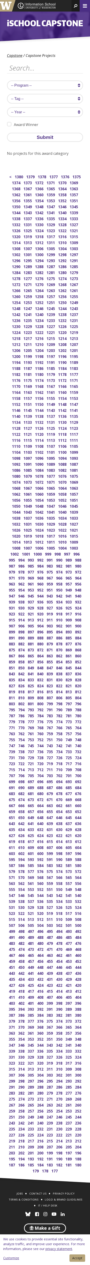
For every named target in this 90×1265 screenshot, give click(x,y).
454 (59, 961)
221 (69, 1134)
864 (41, 655)
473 (31, 949)
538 (22, 901)
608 (41, 847)
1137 (51, 416)
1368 (16, 188)
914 (22, 619)
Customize (11, 1258)
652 (78, 811)
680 (41, 793)
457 (31, 961)
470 (59, 949)
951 (50, 589)
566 (59, 877)
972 (78, 571)
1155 (51, 398)
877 (69, 643)
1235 (28, 320)
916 (78, 613)
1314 (16, 242)
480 (41, 943)
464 (41, 955)
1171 (74, 380)
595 (12, 859)
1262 (62, 290)
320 (41, 1063)
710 (59, 769)
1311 (51, 242)
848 (41, 667)
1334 (62, 218)
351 (50, 1039)
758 (59, 733)
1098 (16, 458)
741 (69, 745)
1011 (51, 542)
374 (59, 1021)
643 (12, 823)
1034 (62, 518)
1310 (62, 242)
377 (31, 1021)
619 (12, 841)
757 (69, 733)
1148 (62, 404)
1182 (16, 374)
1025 (28, 530)
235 (12, 1128)
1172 (62, 380)
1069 (74, 482)
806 (59, 697)
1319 (28, 236)
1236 (16, 320)
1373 (28, 182)
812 (78, 691)
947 (12, 595)
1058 (62, 494)
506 (22, 925)
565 (69, 877)
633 (31, 829)
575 (50, 871)
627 (12, 835)
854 (59, 661)
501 (69, 925)
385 (31, 1015)
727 (50, 757)
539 (12, 901)
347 (12, 1045)
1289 (28, 266)
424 (41, 985)
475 (12, 949)
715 (12, 769)
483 (12, 943)
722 (22, 763)
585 (31, 865)
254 (59, 1110)
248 (41, 1116)
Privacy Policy (64, 1193)
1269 (51, 284)
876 (78, 643)
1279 (74, 272)
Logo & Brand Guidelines (63, 1199)
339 (12, 1051)
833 (31, 679)
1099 (74, 452)
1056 (16, 500)
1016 (62, 536)
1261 (74, 290)
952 (41, 589)
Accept (77, 1258)
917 (69, 613)
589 (69, 859)
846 (59, 667)
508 (78, 919)
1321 (74, 230)
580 (78, 865)
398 (59, 1003)
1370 (62, 182)
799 (50, 703)
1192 (39, 362)
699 (12, 781)
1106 (62, 446)
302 (59, 1075)
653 (69, 811)
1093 (74, 458)
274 (22, 1098)
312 (41, 1069)
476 (78, 943)
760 (41, 733)
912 (41, 619)
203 (12, 1152)
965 (69, 577)
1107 (51, 446)
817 (31, 691)
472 (41, 949)
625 (31, 835)
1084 (39, 470)
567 (50, 877)
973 (69, 571)
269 (69, 1098)
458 (22, 961)
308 (78, 1069)
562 (22, 883)
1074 (16, 482)
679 (50, 793)
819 (12, 691)
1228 (39, 326)
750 (59, 739)
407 (50, 997)
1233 (51, 320)
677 (69, 793)
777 (31, 721)
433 (31, 979)
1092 (16, 464)
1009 (74, 542)
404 (78, 997)
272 (41, 1098)
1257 (51, 296)
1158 (16, 398)
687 (50, 787)
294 (59, 1081)
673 (31, 799)
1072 (39, 482)
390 (59, 1009)
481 (31, 943)
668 (78, 799)
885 (69, 637)
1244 (62, 308)
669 (69, 799)
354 (22, 1039)
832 (41, 679)
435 (12, 979)
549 (69, 889)
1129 (74, 422)
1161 (51, 392)
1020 (16, 536)
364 (78, 1027)
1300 (39, 254)
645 (69, 817)
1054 (39, 500)
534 (59, 901)
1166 (62, 386)
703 (50, 775)
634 (22, 829)
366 (59, 1027)
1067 (28, 488)
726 (59, 757)
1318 (39, 236)
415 (50, 991)
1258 (39, 296)
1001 (26, 554)
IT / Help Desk (47, 1205)
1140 (16, 416)
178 (45, 1170)
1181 (28, 374)
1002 (15, 554)
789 (69, 709)
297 (31, 1081)
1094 (62, 458)
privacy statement (58, 1249)
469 (69, 949)
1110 (16, 446)
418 (22, 991)
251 (12, 1116)
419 (12, 991)
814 (59, 691)
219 (12, 1140)
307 (12, 1075)
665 (31, 805)
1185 (51, 368)
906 (22, 625)
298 (22, 1081)
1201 (74, 350)
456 (41, 961)
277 (69, 1092)
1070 (62, 482)
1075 (74, 476)
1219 (74, 332)
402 (22, 1003)
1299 (51, 254)
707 (12, 775)
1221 (51, 332)
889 (31, 637)
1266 (16, 290)
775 (50, 721)
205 (69, 1146)
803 (12, 703)
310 (59, 1069)
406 (59, 997)
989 (69, 559)
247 (50, 1116)
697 (31, 781)
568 (41, 877)
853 (69, 661)
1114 (39, 440)
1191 (51, 362)
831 (50, 679)
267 (12, 1104)
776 (41, 721)
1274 (62, 278)
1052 (62, 500)
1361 (28, 194)
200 (41, 1152)
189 (69, 1158)
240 (41, 1122)
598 (59, 853)
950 (59, 589)
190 (59, 1158)
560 (41, 883)
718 (59, 763)
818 (22, 691)
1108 (39, 446)
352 (41, 1039)
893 (69, 631)
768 (41, 727)
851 (12, 667)
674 (22, 799)
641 (31, 823)
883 (12, 643)
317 (69, 1063)
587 (12, 865)
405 (69, 997)
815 (50, 691)
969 (31, 577)
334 (59, 1051)
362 (22, 1033)
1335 (51, 218)
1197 (51, 356)
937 (31, 601)
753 (31, 739)
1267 (74, 284)
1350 (16, 206)
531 (12, 907)
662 (59, 805)
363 (12, 1033)
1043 (28, 512)
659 (12, 811)
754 (22, 739)
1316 (62, 236)
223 (50, 1134)
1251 (51, 302)
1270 (39, 284)
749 (69, 739)
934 (59, 601)
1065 (51, 488)
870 (59, 649)
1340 (62, 212)
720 (41, 763)
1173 (51, 380)
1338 (16, 218)
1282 (39, 272)
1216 (39, 338)
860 (78, 655)
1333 (74, 218)
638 (59, 823)
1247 (28, 308)
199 (50, 1152)
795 (12, 709)
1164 (16, 392)
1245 (51, 308)
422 (59, 985)
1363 (74, 188)
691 (12, 787)
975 (50, 571)
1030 (39, 524)
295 (50, 1081)
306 (22, 1075)
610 (22, 847)
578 (22, 871)
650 (22, 817)
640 (41, 823)
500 (78, 925)
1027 (74, 524)
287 (50, 1086)
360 (41, 1033)
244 (78, 1116)
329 (31, 1057)
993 (31, 559)
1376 (65, 176)
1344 (16, 212)
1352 (62, 200)
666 (22, 805)
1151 (28, 404)
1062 (16, 494)
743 (50, 745)
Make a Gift (46, 1228)
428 (78, 979)
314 (22, 1069)
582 (59, 865)
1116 (16, 440)
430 (59, 979)
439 (50, 973)
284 (78, 1086)
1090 (39, 464)
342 (59, 1045)
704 (41, 775)
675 (12, 799)
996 (77, 554)
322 (22, 1063)
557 (69, 883)
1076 (62, 476)
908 (78, 619)
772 (78, 721)
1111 (74, 440)
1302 (16, 254)
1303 (74, 248)
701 (69, 775)
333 (69, 1051)
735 (50, 751)
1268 (62, 284)
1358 (62, 194)
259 (12, 1110)
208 (41, 1146)
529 (31, 907)
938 (22, 601)
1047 (51, 506)
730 (22, 757)
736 (41, 751)
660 (78, 805)
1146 (16, 410)
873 (31, 649)
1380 (19, 176)
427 (12, 985)
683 (12, 793)
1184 (62, 368)
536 (41, 901)
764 (78, 727)
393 (31, 1009)
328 (41, 1057)
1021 (74, 530)
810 (22, 697)
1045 (74, 506)
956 (78, 583)
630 (59, 829)
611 (12, 847)
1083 (51, 470)
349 (69, 1039)
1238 (62, 314)
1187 (28, 368)
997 (67, 554)
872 (41, 649)
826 (22, 685)
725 (69, 757)
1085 (28, 470)
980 (78, 565)
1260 (16, 296)
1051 (74, 500)
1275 (51, 278)
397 (69, 1003)
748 (78, 739)
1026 (16, 530)
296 (41, 1081)
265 (31, 1104)
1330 (39, 224)
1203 (51, 350)
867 (12, 655)
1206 (16, 350)
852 (78, 661)
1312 (39, 242)
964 (78, 577)
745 (31, 745)
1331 (28, 224)
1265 (28, 290)
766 (59, 727)
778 (22, 721)
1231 (74, 320)
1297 (74, 254)
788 (78, 709)
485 (69, 937)
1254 (16, 302)
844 (78, 667)
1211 (28, 344)
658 (22, 811)
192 (41, 1158)
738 (22, 751)
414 (59, 991)
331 (12, 1057)
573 (69, 871)
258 (22, 1110)
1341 (51, 212)
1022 (62, 530)
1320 (16, 236)
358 (59, 1033)
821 (69, 685)
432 (41, 979)
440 (41, 973)
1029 (51, 524)
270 (59, 1098)
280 (41, 1092)
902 (59, 625)
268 (78, 1098)
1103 (28, 452)
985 (31, 565)
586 (22, 865)
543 (50, 895)
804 (78, 697)
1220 (62, 332)
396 (78, 1003)
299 (12, 1081)
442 (22, 973)
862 (59, 655)
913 (31, 619)
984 (41, 565)
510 (59, 919)
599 (50, 853)
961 (31, 583)
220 (78, 1134)
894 (59, 631)
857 (31, 661)
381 (69, 1015)
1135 (74, 416)
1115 (28, 440)
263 (50, 1104)
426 (22, 985)
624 (41, 835)
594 (22, 859)
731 (12, 757)
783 (50, 715)
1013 (28, 542)
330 (22, 1057)
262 (59, 1104)
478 (59, 943)
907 (12, 625)
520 (41, 913)
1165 (74, 386)
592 (41, 859)
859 (12, 661)
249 (31, 1116)
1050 (16, 506)
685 (69, 787)
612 (78, 841)
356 (78, 1033)
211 (12, 1146)
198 (59, 1152)
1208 (62, 344)
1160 (62, 392)
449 (31, 967)
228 (78, 1128)
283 (12, 1092)
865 (31, 655)
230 (59, 1128)
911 (50, 619)
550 (59, 889)
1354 (39, 200)
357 (69, 1033)
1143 (51, 410)
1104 (16, 452)
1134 (16, 422)
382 (59, 1015)
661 (69, 805)
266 (22, 1104)
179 (36, 1170)
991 (50, 559)
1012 (39, 542)
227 (12, 1134)
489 (31, 937)
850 (22, 667)
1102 (39, 452)
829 (69, 679)
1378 (42, 176)
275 (12, 1098)
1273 (74, 278)
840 (41, 673)
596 (78, 853)
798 (59, 703)
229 (69, 1128)
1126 (39, 428)
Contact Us (37, 1193)
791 (50, 709)
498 (22, 931)
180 (78, 1164)
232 (41, 1128)
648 (41, 817)
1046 (62, 506)
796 (78, 703)
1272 (16, 284)
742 (59, 745)
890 (22, 637)
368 (41, 1027)
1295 (28, 260)
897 (31, 631)
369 (31, 1027)
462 (59, 955)
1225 (74, 326)
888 (41, 637)
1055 (28, 500)
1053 (51, 500)
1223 (28, 332)
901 (69, 625)
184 (41, 1164)
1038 (16, 518)
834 (22, 679)
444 (78, 967)
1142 (62, 410)
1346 (62, 206)
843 (12, 673)
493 (69, 931)
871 (50, 649)
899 (12, 631)
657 (31, 811)
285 (69, 1086)
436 (78, 973)
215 (50, 1140)
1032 (16, 524)
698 (22, 781)
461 (69, 955)
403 (12, 1003)
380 (78, 1015)
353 (31, 1039)
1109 (28, 446)
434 (22, 979)
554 (22, 889)
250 (22, 1116)
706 (22, 775)
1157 (28, 398)
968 (41, 577)
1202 (62, 350)
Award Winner (26, 124)
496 (41, 931)
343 (50, 1045)
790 (59, 709)
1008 (16, 548)
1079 (28, 476)
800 (41, 703)
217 (31, 1140)
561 (31, 883)
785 (31, 715)
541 (69, 895)
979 (12, 571)
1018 (39, 536)
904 (41, 625)
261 (69, 1104)
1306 (39, 248)
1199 (28, 356)
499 (12, 931)
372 (78, 1021)
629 (69, 829)
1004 (62, 548)
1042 (39, 512)
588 (78, 859)
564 (78, 877)
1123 (74, 428)
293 (69, 1081)
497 (31, 931)
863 (50, 655)
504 (41, 925)
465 (31, 955)
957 (69, 583)
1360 (39, 194)
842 (22, 673)
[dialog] (45, 1249)
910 (59, 619)
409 (31, 997)
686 (59, 787)
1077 (51, 476)
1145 (28, 410)
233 (31, 1128)
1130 (62, 422)
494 (59, 931)
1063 (74, 488)
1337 (28, 218)
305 (31, 1075)
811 (12, 697)
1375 (77, 176)
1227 (51, 326)
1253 (28, 302)
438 (59, 973)
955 (12, 589)
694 (59, 781)
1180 (39, 374)
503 (50, 925)
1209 (51, 344)
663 (50, 805)
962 (22, 583)
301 (69, 1075)
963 (12, 583)
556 (78, 883)
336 (41, 1051)
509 (69, 919)
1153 (74, 398)
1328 (62, 224)
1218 (16, 338)
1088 (62, 464)
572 (78, 871)
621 (69, 835)
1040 (62, 512)
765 (69, 727)
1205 (28, 350)
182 (59, 1164)
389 (69, 1009)
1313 (28, 242)
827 (12, 685)
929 (31, 607)
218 (22, 1140)
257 (31, 1110)
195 (12, 1158)
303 (50, 1075)
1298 (62, 254)
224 (41, 1134)
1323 (51, 230)
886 (59, 637)
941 (69, 595)
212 (78, 1140)
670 (59, 799)
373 (69, 1021)
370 (22, 1027)
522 (22, 913)
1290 (16, 266)
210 (22, 1146)
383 (50, 1015)
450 (22, 967)
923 (12, 613)
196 (78, 1152)
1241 (28, 314)
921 (31, 613)
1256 (62, 296)
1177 (74, 374)
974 (59, 571)
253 (69, 1110)
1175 (28, 380)
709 (69, 769)
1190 (62, 362)
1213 (74, 338)
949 (69, 589)
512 (41, 919)
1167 (51, 386)
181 (69, 1164)
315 (12, 1069)
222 (59, 1134)
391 (50, 1009)
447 (50, 967)
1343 (28, 212)
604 (78, 847)
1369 (74, 182)
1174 (39, 380)
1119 (51, 434)
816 (41, 691)
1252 (39, 302)
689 (31, 787)
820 (78, 685)
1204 (39, 350)
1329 (51, 224)
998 (58, 554)
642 (22, 823)
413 (69, 991)
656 (41, 811)
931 (12, 607)
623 (50, 835)
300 (78, 1075)
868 (78, 649)
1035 (51, 518)
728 (41, 757)
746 (22, 745)
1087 (74, 464)
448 (41, 967)
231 (50, 1128)
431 (50, 979)
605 (69, 847)
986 (22, 565)
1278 (16, 278)
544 (41, 895)
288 (41, 1086)
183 (50, 1164)
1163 (28, 392)
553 (31, 889)
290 (22, 1086)
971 (12, 577)
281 (31, 1092)
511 (50, 919)
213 (69, 1140)
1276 (39, 278)
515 (12, 919)
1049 (28, 506)
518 (59, 913)
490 (22, 937)
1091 (28, 464)
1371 (51, 182)
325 (69, 1057)
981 (69, 565)
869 (69, 649)
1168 (39, 386)
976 (41, 571)
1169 (28, 386)
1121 (28, 434)
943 (50, 595)
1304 (62, 248)
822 (59, 685)
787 (12, 715)
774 (59, 721)
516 (78, 913)
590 (59, 859)
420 (78, 985)
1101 (51, 452)
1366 (39, 188)
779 (12, 721)
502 (59, 925)
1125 (51, 428)
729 (31, 757)
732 (78, 751)
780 (78, 715)
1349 (28, 206)
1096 (39, 458)
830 (59, 679)
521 (31, 913)
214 (59, 1140)
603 (12, 853)
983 (50, 565)
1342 (39, 212)
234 (22, 1128)
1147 (74, 404)
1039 (74, 512)
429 (69, 979)
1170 (16, 386)
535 (50, 901)
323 (12, 1063)
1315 (74, 236)
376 (41, 1021)
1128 (16, 428)
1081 (74, 470)
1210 (39, 344)
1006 (39, 548)
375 (50, 1021)
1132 (39, 422)
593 (31, 859)
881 (31, 643)
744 (41, 745)
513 (31, 919)
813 (69, 691)
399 (50, 1003)
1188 (16, 368)
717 (69, 763)
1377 (54, 176)
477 (69, 943)
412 (78, 991)
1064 (62, 488)
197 (69, 1152)
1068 (16, 488)
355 (12, 1039)
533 (69, 901)
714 (22, 769)
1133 (28, 422)
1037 (28, 518)
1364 (62, 188)
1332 (16, 224)
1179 (51, 374)
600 (41, 853)
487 (50, 937)
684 (78, 787)
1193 (28, 362)
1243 (74, 308)
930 (22, 607)
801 (31, 703)
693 (69, 781)
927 (50, 607)
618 (22, 841)
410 (22, 997)
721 (31, 763)
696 (41, 781)
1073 (28, 482)
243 (12, 1122)
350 (59, 1039)
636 (78, 823)
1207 (74, 344)
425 (31, 985)
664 (41, 805)
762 (22, 733)
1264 (39, 290)
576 (41, 871)
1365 (51, 188)
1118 (62, 434)
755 (12, 739)
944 (41, 595)
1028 (62, 524)
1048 (39, 506)
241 (31, 1122)
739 (12, 751)
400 (41, 1003)
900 (78, 625)
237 (69, 1122)
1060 (39, 494)
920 (41, 613)
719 (50, 763)
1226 (62, 326)
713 (31, 769)
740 (78, 745)
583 (50, 865)
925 (69, 607)
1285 (74, 266)
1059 (51, 494)
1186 (39, 368)
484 (78, 937)
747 (12, 745)
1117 (74, 434)
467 (12, 955)
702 (59, 775)
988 (78, 559)
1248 (16, 308)
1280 (62, 272)
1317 (51, 236)
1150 (39, 404)
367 (50, 1027)
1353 (51, 200)
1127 (28, 428)
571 (12, 877)
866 (22, 655)
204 (78, 1146)
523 (12, 913)
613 (69, 841)
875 (12, 649)
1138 (39, 416)
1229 (28, 326)
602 (22, 853)
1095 (51, 458)
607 (50, 847)
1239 (51, 314)
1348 (39, 206)
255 (50, 1110)
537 (31, 901)
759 (50, 733)
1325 (28, 230)
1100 (62, 452)
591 (50, 859)
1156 (39, 398)
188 (78, 1158)
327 (50, 1057)
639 (50, 823)
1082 (62, 470)
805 (69, 697)
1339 (74, 212)
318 (59, 1063)
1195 (74, 356)
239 (50, 1122)
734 (59, 751)
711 (50, 769)
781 (69, 715)
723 (12, 763)
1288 (39, 266)
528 (41, 907)
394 (22, 1009)
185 (31, 1164)
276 (78, 1092)
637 (69, 823)
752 (41, 739)
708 (78, 769)
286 (59, 1086)
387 (12, 1015)
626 (22, 835)
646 (59, 817)
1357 (74, 194)
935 (50, 601)
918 (59, 613)
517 (69, 913)
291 (12, 1086)
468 (78, 949)
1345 (74, 206)
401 (31, 1003)
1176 (16, 380)
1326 (16, 230)
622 (59, 835)
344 (41, 1045)
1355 (28, 200)
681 (31, 793)
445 (69, 967)
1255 (74, 296)
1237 (74, 314)
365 (69, 1027)
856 (41, 661)
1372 (39, 182)
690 (22, 787)
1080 (16, 476)
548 (78, 889)
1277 (28, 278)
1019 (28, 536)
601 (31, 853)
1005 (51, 548)
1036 (39, 518)
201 (31, 1152)
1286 (62, 266)
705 (31, 775)
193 (31, 1158)
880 (41, 643)
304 (41, 1075)
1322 (62, 230)
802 (22, 703)
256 (41, 1110)
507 (12, 925)
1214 (62, 338)
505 (31, 925)
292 (78, 1081)
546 (22, 895)
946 (22, 595)
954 (22, 589)
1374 (16, 182)
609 (31, 847)
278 (59, 1092)
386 (22, 1015)
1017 (51, 536)
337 (31, 1051)
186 (22, 1164)
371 (12, 1027)
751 (50, 739)
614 (59, 841)
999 (48, 554)
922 (22, 613)
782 (59, 715)
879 (50, 643)
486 (59, 937)
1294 (39, 260)
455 (50, 961)
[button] (76, 6)
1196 (62, 356)
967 (50, 577)
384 (41, 1015)
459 (12, 961)
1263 (51, 290)
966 (59, 577)
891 (12, 637)
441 (31, 973)
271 (50, 1098)
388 (78, 1009)
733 (69, 751)
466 (22, 955)
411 (12, 997)
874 (22, 649)
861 (69, 655)
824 (41, 685)
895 (50, 631)
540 (78, 895)
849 (31, 667)
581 (69, 865)
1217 (28, 338)
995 (12, 559)
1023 (51, 530)
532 (78, 901)
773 (69, 721)
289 (31, 1086)
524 (78, 907)
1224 (16, 332)
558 (59, 883)
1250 (62, 302)
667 (12, 805)
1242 (16, 314)
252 (78, 1110)
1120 (39, 434)
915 (12, 619)
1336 (39, 218)
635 (12, 829)
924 (78, 607)
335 (50, 1051)
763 (12, 733)
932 (78, 601)
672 (41, 799)
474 (22, 949)
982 (59, 565)
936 (41, 601)
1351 (74, 200)
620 (78, 835)
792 (41, 709)
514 (22, 919)
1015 (74, 536)
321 (31, 1063)
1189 (74, 362)
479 (50, 943)
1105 (74, 446)
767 (50, 727)
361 (31, 1033)
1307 (28, 248)
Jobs (20, 1193)
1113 (51, 440)
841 (31, 673)
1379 (31, 176)
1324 (39, 230)
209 (31, 1146)
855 (50, 661)
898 (22, 631)
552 (41, 889)
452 (78, 961)
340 (78, 1045)
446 (59, 967)
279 (50, 1092)
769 (31, 727)
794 (22, 709)
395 (12, 1009)
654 (59, 811)
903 (50, 625)
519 (50, 913)
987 (12, 565)
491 (12, 937)
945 (31, 595)
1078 (39, 476)
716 (78, 763)
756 (78, 733)
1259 (28, 296)
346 (22, 1045)
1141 (74, 410)
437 (69, 973)
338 (22, 1051)
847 (50, 667)
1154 (62, 398)
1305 (51, 248)
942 (59, 595)
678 (59, 793)
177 (55, 1170)
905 (31, 625)
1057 (74, 494)
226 (22, 1134)
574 (59, 871)
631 (50, 829)
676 (78, 793)
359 (50, 1033)
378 (22, 1021)
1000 (38, 554)
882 (22, 643)
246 (59, 1116)
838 (59, 673)
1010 (62, 542)
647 (50, 817)
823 (50, 685)
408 (41, 997)
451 (12, 967)
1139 (28, 416)
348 (78, 1039)
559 (50, 883)
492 (78, 931)
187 (12, 1164)
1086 (16, 470)
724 (78, 757)
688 (41, 787)
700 (78, 775)
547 (12, 895)
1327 (74, 224)
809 (31, 697)
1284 (16, 272)
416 (41, 991)
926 (59, 607)
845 (69, 667)
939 (12, 601)
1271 (28, 284)
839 (50, 673)
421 (69, 985)
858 (22, 661)
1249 (74, 302)
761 (31, 733)
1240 (39, 314)
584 (41, 865)
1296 (16, 260)
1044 (16, 512)
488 (41, 937)
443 (12, 973)
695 (50, 781)
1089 (51, 464)
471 (50, 949)
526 (59, 907)
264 (41, 1104)
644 (78, 817)
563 (12, 883)
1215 (51, 338)
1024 (39, 530)
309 (69, 1069)
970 (22, 577)
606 (59, 847)
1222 (39, 332)
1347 (51, 206)
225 (31, 1134)
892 (78, 631)
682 (22, 793)
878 (59, 643)
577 (31, 871)
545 (31, 895)
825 (31, 685)
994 (22, 559)
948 (78, 589)
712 (41, 769)
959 (50, 583)
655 (50, 811)
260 (78, 1104)
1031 (28, 524)
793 (31, 709)
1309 (74, 242)
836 (78, 673)
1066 (39, 488)
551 (50, 889)
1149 (51, 404)
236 (78, 1122)
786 (22, 715)
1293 (51, 260)
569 (31, 877)
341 (69, 1045)
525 (69, 907)
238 (59, 1122)
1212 (16, 344)
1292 (62, 260)
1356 (16, 200)
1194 (16, 362)
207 (50, 1146)
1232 (62, 320)
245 (69, 1116)
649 (31, 817)
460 (78, 955)
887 (50, 637)
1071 (51, 482)
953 (31, 589)
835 (12, 679)
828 (78, 679)
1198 (39, 356)
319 (50, 1063)
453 (69, 961)
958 (59, 583)
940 (78, 595)
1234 (39, 320)
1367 (28, 188)
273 (31, 1098)
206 (59, 1146)
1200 (16, 356)
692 (78, 781)
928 (41, 607)
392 (41, 1009)
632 (41, 829)
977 (31, 571)
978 (22, 571)
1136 (62, 416)
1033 (74, 518)
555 (12, 889)
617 (31, 841)
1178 (62, 374)
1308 (16, 248)
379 (12, 1021)
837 (69, 673)
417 (31, 991)
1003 (74, 548)
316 (78, 1063)
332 (78, 1051)
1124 (62, 428)
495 (50, 931)
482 (22, 943)
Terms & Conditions (23, 1199)
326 (59, 1057)
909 (69, 619)
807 (50, 697)
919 (50, 613)
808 (41, 697)
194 (22, 1158)
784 (41, 715)
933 (69, 601)
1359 (51, 194)
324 (78, 1057)
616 (41, 841)
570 (22, 877)
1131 (51, 422)
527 (50, 907)
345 (31, 1045)
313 (31, 1069)
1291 (74, 260)
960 (41, 583)
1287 (51, 266)
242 (22, 1122)
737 (31, 751)
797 (69, 703)
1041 (51, 512)
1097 (28, 458)
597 (69, 853)
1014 (16, 542)
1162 (39, 392)
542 (59, 895)
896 (41, 631)
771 (12, 727)
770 (22, 727)
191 (50, 1158)
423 (50, 985)
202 (22, 1152)
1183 (74, 368)
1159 (74, 392)
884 (78, 637)
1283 (28, 272)
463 (50, 955)
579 (12, 871)
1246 (39, 308)
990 (59, 559)
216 (41, 1140)
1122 (16, 434)
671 (50, 799)
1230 (16, 326)
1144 (39, 410)
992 (41, 559)
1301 (28, 254)
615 (50, 841)
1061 (28, 494)
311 (50, 1069)
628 (78, 829)
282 (22, 1092)
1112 (62, 440)
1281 (51, 272)
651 (12, 817)
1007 (28, 548)
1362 (16, 194)
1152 (16, 404)
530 (22, 907)
